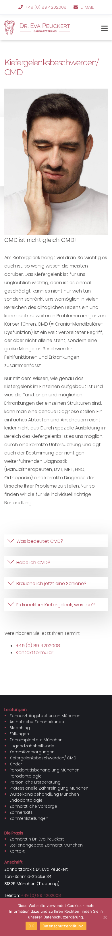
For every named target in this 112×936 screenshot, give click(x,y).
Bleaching (19, 728)
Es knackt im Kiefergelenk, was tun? (55, 604)
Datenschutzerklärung (63, 926)
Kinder (15, 764)
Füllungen (19, 734)
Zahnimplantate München (36, 740)
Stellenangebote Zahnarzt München (46, 845)
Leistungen (15, 709)
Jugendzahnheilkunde (31, 746)
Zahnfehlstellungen (28, 818)
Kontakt (17, 851)
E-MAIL (87, 7)
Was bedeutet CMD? (39, 541)
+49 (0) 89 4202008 (46, 7)
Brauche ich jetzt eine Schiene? (51, 583)
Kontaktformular (34, 652)
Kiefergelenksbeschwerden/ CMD (42, 758)
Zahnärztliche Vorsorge (33, 806)
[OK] (105, 917)
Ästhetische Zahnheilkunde (36, 722)
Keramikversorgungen (32, 752)
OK (31, 926)
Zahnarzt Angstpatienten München (44, 716)
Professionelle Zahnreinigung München (48, 788)
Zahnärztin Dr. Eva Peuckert (36, 839)
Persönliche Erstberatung (35, 782)
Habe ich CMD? (33, 562)
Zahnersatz (20, 812)
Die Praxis (13, 833)
